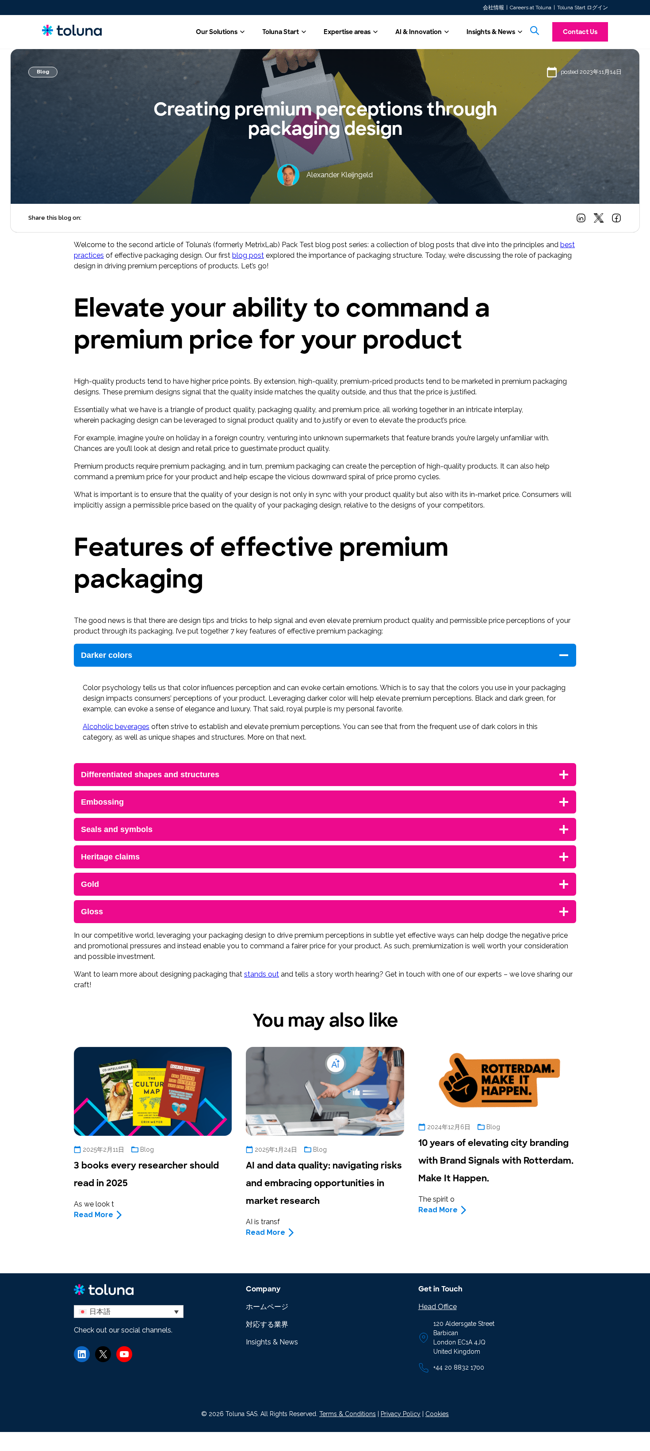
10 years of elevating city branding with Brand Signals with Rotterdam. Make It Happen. (496, 1160)
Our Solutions (216, 32)
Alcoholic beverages (116, 726)
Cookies (437, 1413)
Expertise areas (347, 32)
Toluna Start (280, 32)
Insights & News (490, 32)
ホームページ (267, 1306)
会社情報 (493, 7)
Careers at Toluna (530, 7)
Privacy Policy (401, 1413)
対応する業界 (267, 1324)
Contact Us (580, 32)
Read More (93, 1214)
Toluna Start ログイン (582, 7)
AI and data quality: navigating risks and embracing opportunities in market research (324, 1183)
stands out (261, 974)
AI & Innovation (418, 32)
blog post (248, 255)
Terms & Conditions (347, 1413)
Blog (43, 72)
